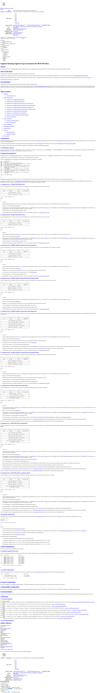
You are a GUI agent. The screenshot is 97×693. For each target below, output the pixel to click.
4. (1, 582)
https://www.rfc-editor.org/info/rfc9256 (67, 616)
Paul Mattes (34, 26)
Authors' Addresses (6, 135)
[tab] (4, 653)
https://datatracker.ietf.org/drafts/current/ (80, 75)
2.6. (1, 352)
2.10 (6, 116)
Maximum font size (3, 688)
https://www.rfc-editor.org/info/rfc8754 (74, 612)
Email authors (15, 27)
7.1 (5, 132)
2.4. (1, 278)
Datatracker (2, 647)
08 (15, 21)
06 (15, 19)
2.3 (5, 103)
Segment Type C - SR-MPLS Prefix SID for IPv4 (15, 99)
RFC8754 (68, 143)
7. (1, 596)
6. (1, 591)
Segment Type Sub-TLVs (8, 97)
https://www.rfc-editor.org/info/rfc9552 (64, 618)
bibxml (21, 32)
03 (15, 16)
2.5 (5, 107)
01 (15, 14)
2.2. (1, 214)
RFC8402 (60, 140)
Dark (4, 4)
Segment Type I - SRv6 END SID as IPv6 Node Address (17, 111)
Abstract (2, 66)
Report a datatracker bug (4, 681)
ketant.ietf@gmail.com (7, 628)
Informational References (8, 620)
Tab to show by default (4, 684)
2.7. (1, 385)
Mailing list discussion (17, 33)
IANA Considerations (8, 118)
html (15, 32)
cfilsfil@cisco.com (6, 633)
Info (3, 685)
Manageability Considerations (9, 126)
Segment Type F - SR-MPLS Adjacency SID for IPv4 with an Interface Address (21, 105)
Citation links (2, 690)
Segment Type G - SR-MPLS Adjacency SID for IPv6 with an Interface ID (20, 107)
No (5, 683)
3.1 (5, 120)
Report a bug (15, 34)
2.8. (1, 423)
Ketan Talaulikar (16, 26)
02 (15, 15)
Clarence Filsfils (22, 26)
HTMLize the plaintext (6, 687)
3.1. (1, 551)
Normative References (11, 132)
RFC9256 (11, 141)
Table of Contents (5, 91)
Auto (4, 5)
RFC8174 (7, 150)
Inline (49, 25)
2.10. (1, 514)
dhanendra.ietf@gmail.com (8, 646)
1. (1, 138)
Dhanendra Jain (40, 26)
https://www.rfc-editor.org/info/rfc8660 (79, 610)
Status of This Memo (6, 71)
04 (15, 17)
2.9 (5, 114)
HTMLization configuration (5, 686)
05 (15, 18)
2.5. (1, 311)
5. (1, 587)
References (6, 130)
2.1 (5, 99)
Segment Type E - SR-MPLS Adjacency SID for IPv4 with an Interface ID (20, 103)
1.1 (5, 95)
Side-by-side (45, 25)
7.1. (1, 599)
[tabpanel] (48, 669)
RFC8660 (60, 143)
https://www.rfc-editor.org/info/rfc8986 (81, 614)
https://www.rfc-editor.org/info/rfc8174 (59, 606)
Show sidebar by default (4, 682)
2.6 (5, 109)
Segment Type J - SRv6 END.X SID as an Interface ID (16, 112)
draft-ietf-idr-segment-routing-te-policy (20, 28)
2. (1, 153)
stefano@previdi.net (6, 637)
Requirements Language (11, 95)
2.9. (1, 472)
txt (13, 32)
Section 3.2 (60, 516)
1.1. (1, 147)
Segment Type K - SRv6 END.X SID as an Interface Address (18, 114)
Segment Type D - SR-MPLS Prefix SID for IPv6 (15, 101)
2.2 (5, 101)
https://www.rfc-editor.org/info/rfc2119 (58, 604)
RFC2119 (2, 150)
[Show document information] (3, 9)
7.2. (1, 620)
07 (15, 20)
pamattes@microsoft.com (7, 643)
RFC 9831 (42, 11)
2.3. (1, 245)
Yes (2, 683)
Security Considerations (8, 124)
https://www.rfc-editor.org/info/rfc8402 (72, 608)
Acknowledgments (7, 128)
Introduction (6, 93)
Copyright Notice (5, 82)
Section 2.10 (17, 205)
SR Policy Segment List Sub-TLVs (13, 120)
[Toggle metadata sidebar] (0, 7)
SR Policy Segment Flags (11, 116)
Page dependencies (18, 688)
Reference (7, 689)
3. (1, 546)
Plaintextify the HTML (16, 687)
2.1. (1, 184)
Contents (6, 685)
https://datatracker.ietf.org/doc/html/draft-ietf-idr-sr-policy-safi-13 (83, 602)
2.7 (5, 111)
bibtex (19, 32)
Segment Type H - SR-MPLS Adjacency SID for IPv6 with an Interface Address (21, 109)
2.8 (5, 112)
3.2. (1, 569)
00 (15, 13)
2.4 (5, 105)
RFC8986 (73, 143)
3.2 (5, 122)
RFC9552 (34, 272)
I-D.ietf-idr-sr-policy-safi (40, 140)
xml (17, 32)
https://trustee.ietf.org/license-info (44, 86)
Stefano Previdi (29, 26)
